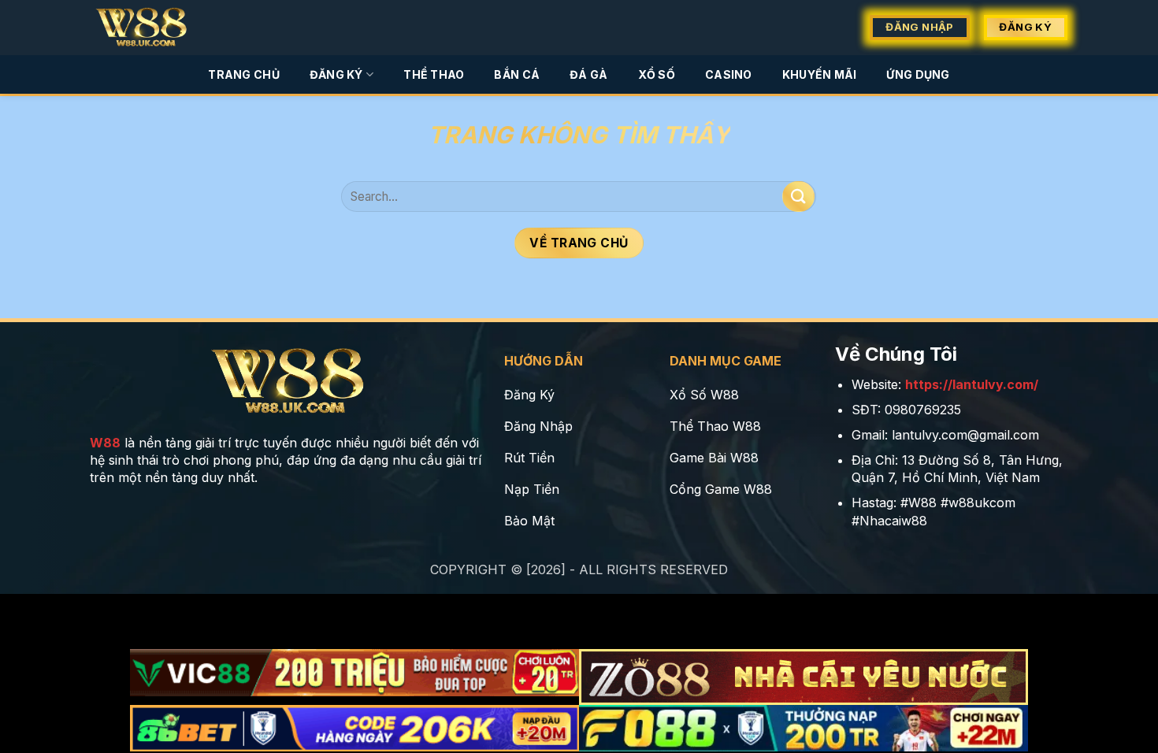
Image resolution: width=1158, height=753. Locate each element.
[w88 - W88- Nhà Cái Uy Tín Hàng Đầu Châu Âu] (152, 27)
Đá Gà (588, 74)
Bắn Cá (517, 74)
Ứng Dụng (917, 74)
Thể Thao (433, 74)
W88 (105, 443)
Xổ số (656, 74)
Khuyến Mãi (819, 74)
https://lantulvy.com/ (971, 384)
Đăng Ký (336, 74)
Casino (728, 74)
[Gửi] (798, 196)
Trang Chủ (244, 74)
